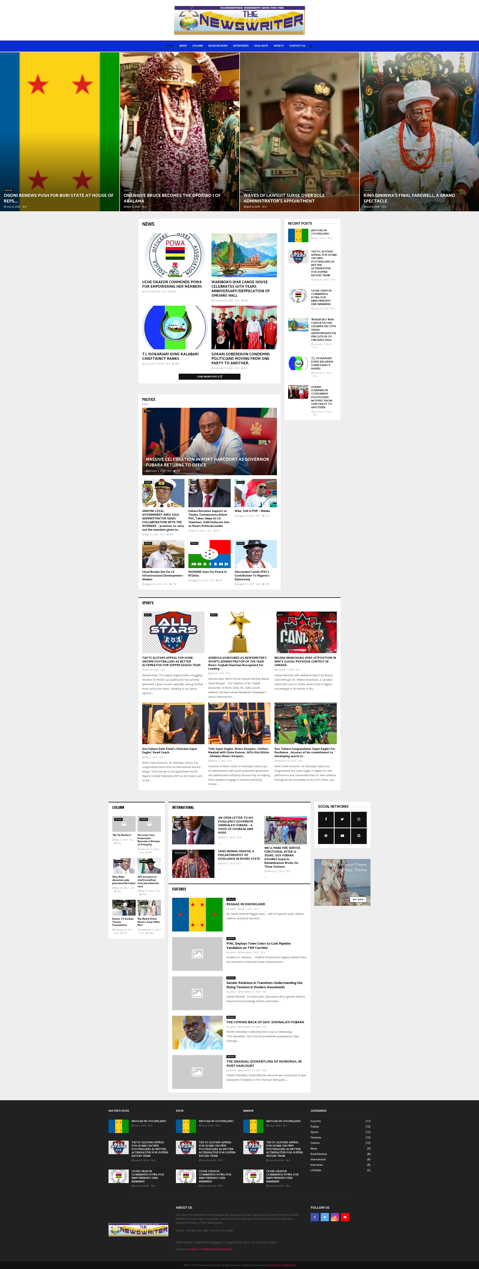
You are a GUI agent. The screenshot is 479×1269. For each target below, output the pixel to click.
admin (233, 909)
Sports (279, 46)
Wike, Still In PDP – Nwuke (252, 511)
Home (170, 46)
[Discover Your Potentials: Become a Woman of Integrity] (149, 824)
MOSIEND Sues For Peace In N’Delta (207, 573)
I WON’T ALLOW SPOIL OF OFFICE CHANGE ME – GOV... (418, 201)
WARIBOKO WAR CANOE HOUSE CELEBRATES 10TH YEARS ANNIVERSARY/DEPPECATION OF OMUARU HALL (240, 289)
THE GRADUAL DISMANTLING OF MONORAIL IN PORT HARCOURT (264, 1064)
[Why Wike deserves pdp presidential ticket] (124, 866)
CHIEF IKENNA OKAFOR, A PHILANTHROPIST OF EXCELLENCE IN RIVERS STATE (239, 855)
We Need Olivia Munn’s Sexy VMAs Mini (149, 922)
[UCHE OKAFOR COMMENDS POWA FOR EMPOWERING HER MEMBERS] (175, 255)
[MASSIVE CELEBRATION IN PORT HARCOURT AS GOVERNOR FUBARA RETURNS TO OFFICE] (209, 441)
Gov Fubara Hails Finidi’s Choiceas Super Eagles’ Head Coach (169, 750)
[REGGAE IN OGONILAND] (298, 235)
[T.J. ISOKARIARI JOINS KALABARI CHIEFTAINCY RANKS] (175, 327)
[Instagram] (335, 1217)
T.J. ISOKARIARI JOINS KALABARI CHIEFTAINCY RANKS (170, 356)
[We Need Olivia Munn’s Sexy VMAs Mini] (149, 907)
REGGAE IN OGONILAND (320, 232)
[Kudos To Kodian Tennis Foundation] (124, 907)
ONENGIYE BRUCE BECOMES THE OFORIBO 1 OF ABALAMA (52, 198)
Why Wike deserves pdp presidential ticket (123, 880)
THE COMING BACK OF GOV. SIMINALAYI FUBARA (265, 1022)
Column (197, 46)
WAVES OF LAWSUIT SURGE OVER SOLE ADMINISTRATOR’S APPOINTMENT (164, 198)
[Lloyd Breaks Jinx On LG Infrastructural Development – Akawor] (163, 554)
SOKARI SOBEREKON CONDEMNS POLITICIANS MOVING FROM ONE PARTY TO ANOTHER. (240, 358)
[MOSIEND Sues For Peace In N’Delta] (209, 554)
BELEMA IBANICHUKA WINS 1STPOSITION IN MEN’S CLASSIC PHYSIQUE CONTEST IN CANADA (305, 661)
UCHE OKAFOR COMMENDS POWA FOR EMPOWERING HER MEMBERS (172, 284)
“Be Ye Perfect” (121, 835)
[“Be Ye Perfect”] (124, 824)
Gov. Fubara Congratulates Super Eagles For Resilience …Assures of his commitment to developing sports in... (304, 752)
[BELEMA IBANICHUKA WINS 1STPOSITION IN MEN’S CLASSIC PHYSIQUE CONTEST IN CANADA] (305, 632)
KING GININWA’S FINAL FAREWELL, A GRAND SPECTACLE (289, 198)
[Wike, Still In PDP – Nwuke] (256, 493)
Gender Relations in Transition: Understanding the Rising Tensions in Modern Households (264, 985)
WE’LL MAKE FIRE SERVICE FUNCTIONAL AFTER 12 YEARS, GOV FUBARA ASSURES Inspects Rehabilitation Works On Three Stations (282, 857)
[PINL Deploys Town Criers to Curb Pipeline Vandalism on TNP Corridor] (197, 954)
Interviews (240, 46)
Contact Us (297, 46)
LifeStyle (316, 1170)
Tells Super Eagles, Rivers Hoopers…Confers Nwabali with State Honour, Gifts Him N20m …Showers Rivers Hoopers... (238, 752)
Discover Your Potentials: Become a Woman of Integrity (149, 840)
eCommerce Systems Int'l (282, 1265)
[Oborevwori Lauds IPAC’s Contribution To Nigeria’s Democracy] (256, 554)
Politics (148, 411)
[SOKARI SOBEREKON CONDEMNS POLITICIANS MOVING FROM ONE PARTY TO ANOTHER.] (244, 327)
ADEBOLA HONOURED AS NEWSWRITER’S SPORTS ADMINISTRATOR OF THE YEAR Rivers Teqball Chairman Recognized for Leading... (237, 663)
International (180, 819)
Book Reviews (218, 46)
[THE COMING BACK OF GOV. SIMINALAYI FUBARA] (197, 1032)
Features (231, 899)
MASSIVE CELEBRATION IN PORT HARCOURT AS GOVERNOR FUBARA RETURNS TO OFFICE (207, 462)
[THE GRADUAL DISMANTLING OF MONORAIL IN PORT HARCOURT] (197, 1072)
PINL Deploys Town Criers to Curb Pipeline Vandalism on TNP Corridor (258, 946)
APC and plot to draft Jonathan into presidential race (148, 882)
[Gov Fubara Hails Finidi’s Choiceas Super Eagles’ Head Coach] (173, 723)
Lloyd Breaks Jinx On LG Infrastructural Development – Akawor (163, 575)
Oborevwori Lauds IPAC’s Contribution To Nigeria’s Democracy (252, 575)
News (183, 46)
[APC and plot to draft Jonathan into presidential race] (149, 866)
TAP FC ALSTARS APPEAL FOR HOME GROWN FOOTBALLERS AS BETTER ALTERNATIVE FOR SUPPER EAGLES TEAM (324, 263)
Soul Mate (261, 46)
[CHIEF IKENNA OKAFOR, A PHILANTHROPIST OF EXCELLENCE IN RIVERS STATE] (193, 864)
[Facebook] (315, 1217)
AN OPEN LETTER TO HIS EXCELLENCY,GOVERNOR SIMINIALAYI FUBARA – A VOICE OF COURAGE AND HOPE (235, 825)
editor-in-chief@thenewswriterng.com (211, 1249)
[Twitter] (325, 1217)
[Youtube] (345, 1217)
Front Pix (8, 190)
